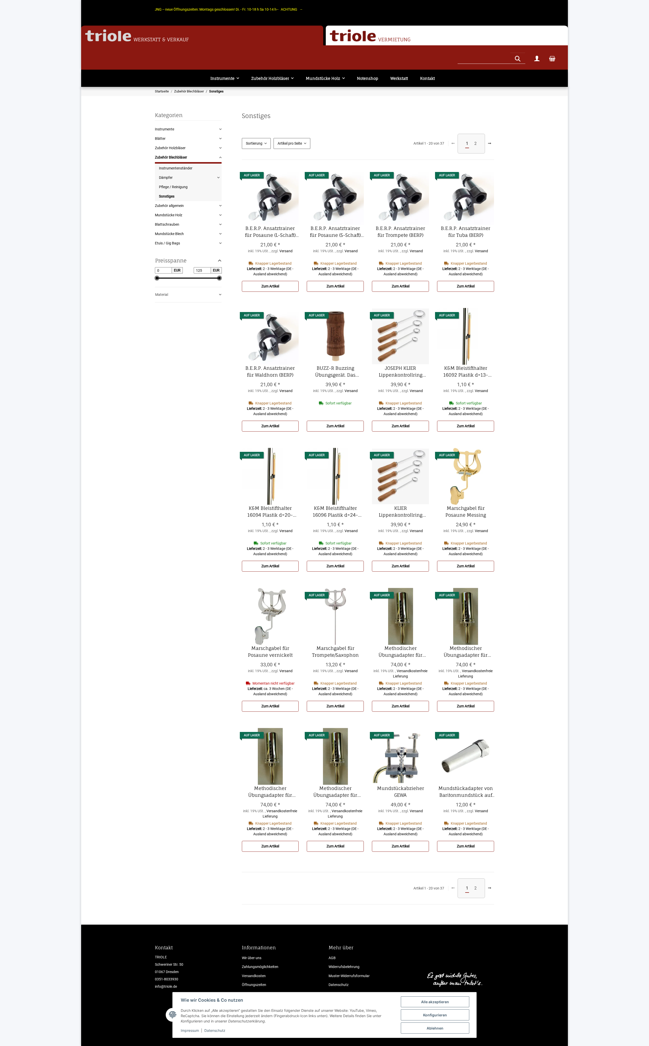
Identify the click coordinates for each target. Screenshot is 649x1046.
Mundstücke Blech (169, 234)
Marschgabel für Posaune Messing (469, 511)
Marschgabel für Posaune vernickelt (273, 651)
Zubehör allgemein (169, 206)
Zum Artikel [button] (270, 286)
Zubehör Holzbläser (170, 148)
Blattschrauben (167, 224)
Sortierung (254, 143)
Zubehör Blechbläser (171, 157)
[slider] (157, 278)
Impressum (190, 1030)
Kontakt (427, 78)
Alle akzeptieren (435, 1002)
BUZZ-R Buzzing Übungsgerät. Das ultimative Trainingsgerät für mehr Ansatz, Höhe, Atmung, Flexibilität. (336, 371)
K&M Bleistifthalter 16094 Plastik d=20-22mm (273, 511)
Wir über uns (251, 958)
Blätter (160, 139)
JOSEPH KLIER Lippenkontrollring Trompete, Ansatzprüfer (401, 371)
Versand (286, 251)
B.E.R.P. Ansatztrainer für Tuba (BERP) (467, 232)
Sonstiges (166, 196)
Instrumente (164, 129)
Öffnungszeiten (254, 985)
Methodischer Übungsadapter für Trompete (273, 792)
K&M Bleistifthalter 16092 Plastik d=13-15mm (468, 371)
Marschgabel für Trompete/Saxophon (338, 651)
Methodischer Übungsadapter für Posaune (469, 651)
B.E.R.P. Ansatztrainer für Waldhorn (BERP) (272, 371)
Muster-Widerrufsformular (349, 976)
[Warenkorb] (552, 58)
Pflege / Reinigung (173, 187)
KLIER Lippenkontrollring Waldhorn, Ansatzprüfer (401, 511)
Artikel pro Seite (290, 143)
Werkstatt (399, 78)
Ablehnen (435, 1028)
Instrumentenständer (175, 168)
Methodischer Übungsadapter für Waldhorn (338, 792)
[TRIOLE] (108, 35)
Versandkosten (254, 976)
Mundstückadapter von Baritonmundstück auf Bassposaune (466, 792)
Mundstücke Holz (168, 215)
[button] (537, 58)
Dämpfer (166, 178)
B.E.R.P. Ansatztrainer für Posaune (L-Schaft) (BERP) (272, 232)
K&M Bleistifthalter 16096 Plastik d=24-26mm (338, 511)
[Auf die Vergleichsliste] (290, 176)
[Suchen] (517, 58)
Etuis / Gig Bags (167, 243)
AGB (332, 958)
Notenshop (367, 78)
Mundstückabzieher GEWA (403, 792)
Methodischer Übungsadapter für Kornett (403, 651)
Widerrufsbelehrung (344, 967)
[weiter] (489, 143)
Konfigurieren (435, 1015)
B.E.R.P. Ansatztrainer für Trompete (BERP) (402, 232)
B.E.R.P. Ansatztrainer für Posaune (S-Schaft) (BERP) (337, 232)
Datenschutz (214, 1030)
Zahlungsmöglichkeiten (260, 967)
